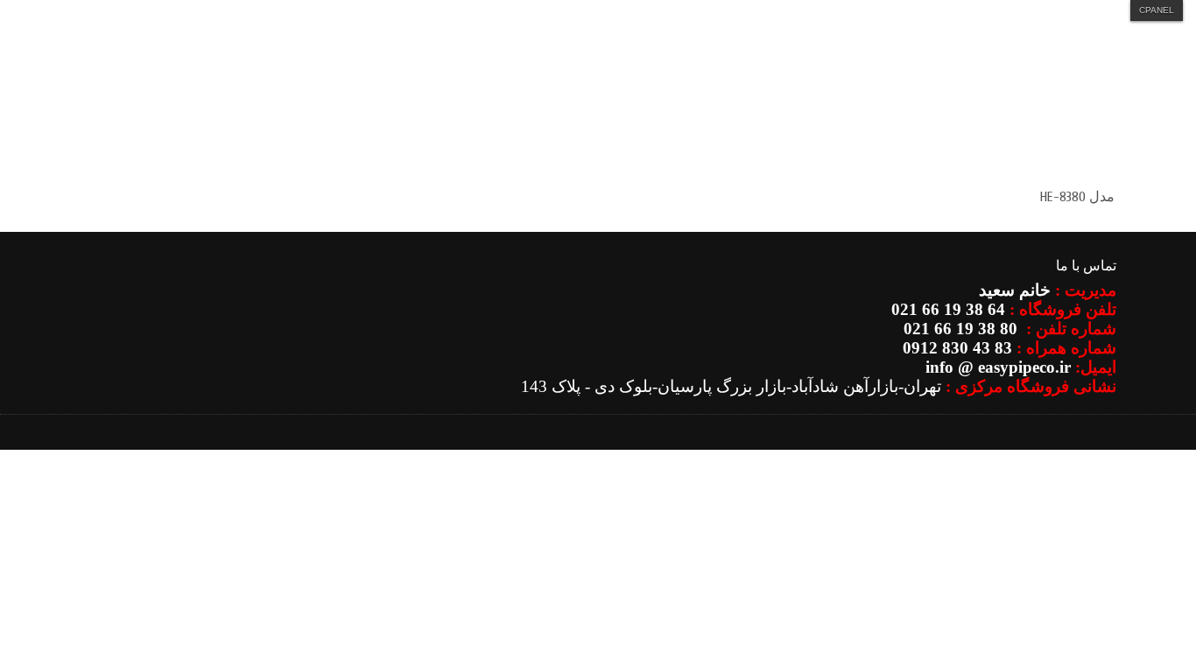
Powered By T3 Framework (1089, 447)
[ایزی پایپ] (1045, 123)
